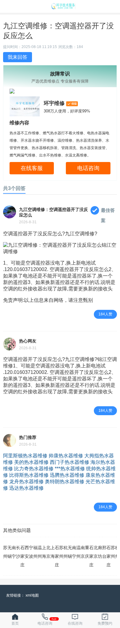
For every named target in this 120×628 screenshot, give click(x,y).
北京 (48, 552)
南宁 (14, 552)
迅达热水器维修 (26, 488)
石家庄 (22, 556)
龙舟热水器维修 (26, 481)
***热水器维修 (70, 468)
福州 (35, 552)
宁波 (31, 552)
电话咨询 (88, 168)
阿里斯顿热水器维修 (25, 455)
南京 (83, 552)
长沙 (18, 552)
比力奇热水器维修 (34, 468)
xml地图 (32, 595)
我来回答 (17, 57)
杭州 (65, 552)
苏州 (5, 552)
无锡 (9, 552)
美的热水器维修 (31, 462)
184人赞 (105, 314)
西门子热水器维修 (69, 462)
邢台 (104, 552)
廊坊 (100, 552)
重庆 (87, 552)
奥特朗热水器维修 (64, 481)
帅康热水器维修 (66, 455)
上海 (44, 552)
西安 (27, 552)
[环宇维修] (63, 7)
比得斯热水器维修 (29, 475)
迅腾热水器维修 (67, 475)
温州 (40, 552)
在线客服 (32, 168)
